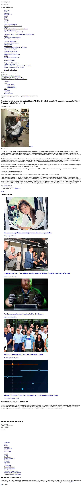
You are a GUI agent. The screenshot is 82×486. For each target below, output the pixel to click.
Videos (5, 89)
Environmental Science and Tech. (12, 37)
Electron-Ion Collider (9, 60)
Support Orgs (7, 70)
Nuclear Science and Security (11, 39)
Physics (6, 56)
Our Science (7, 10)
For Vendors (7, 461)
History (6, 445)
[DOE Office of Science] (14, 79)
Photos (5, 83)
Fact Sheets (7, 90)
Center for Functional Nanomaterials (13, 26)
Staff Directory (7, 451)
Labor (12, 474)
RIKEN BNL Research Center (11, 57)
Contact (6, 19)
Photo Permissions (11, 87)
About (5, 11)
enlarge (31, 146)
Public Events (7, 465)
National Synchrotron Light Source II (13, 31)
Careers (6, 16)
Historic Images (11, 86)
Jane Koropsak (9, 96)
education (9, 185)
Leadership (6, 447)
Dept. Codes (14, 70)
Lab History (7, 92)
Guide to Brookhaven (9, 458)
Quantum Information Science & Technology (15, 47)
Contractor (18, 474)
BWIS (5, 185)
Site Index (6, 449)
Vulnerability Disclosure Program (12, 472)
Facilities (6, 455)
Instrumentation (8, 44)
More (72, 482)
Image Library (10, 84)
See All (2, 191)
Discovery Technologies (10, 41)
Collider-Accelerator (9, 53)
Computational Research (10, 64)
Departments (7, 13)
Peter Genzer (26, 96)
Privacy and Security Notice (11, 471)
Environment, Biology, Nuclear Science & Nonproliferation (19, 34)
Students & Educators (9, 469)
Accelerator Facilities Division (11, 43)
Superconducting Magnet (10, 49)
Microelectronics (8, 46)
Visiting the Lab (8, 448)
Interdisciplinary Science (10, 30)
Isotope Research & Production (12, 54)
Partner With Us (8, 14)
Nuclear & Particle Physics (10, 51)
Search (5, 21)
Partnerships (7, 459)
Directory (6, 20)
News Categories (8, 93)
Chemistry (6, 27)
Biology (6, 36)
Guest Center (7, 457)
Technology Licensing (9, 467)
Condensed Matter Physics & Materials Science (16, 29)
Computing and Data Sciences (11, 63)
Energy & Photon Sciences (10, 24)
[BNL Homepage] (10, 76)
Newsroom (6, 81)
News (5, 17)
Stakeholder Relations (9, 468)
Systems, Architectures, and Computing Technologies (17, 65)
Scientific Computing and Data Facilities (14, 67)
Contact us (3, 430)
